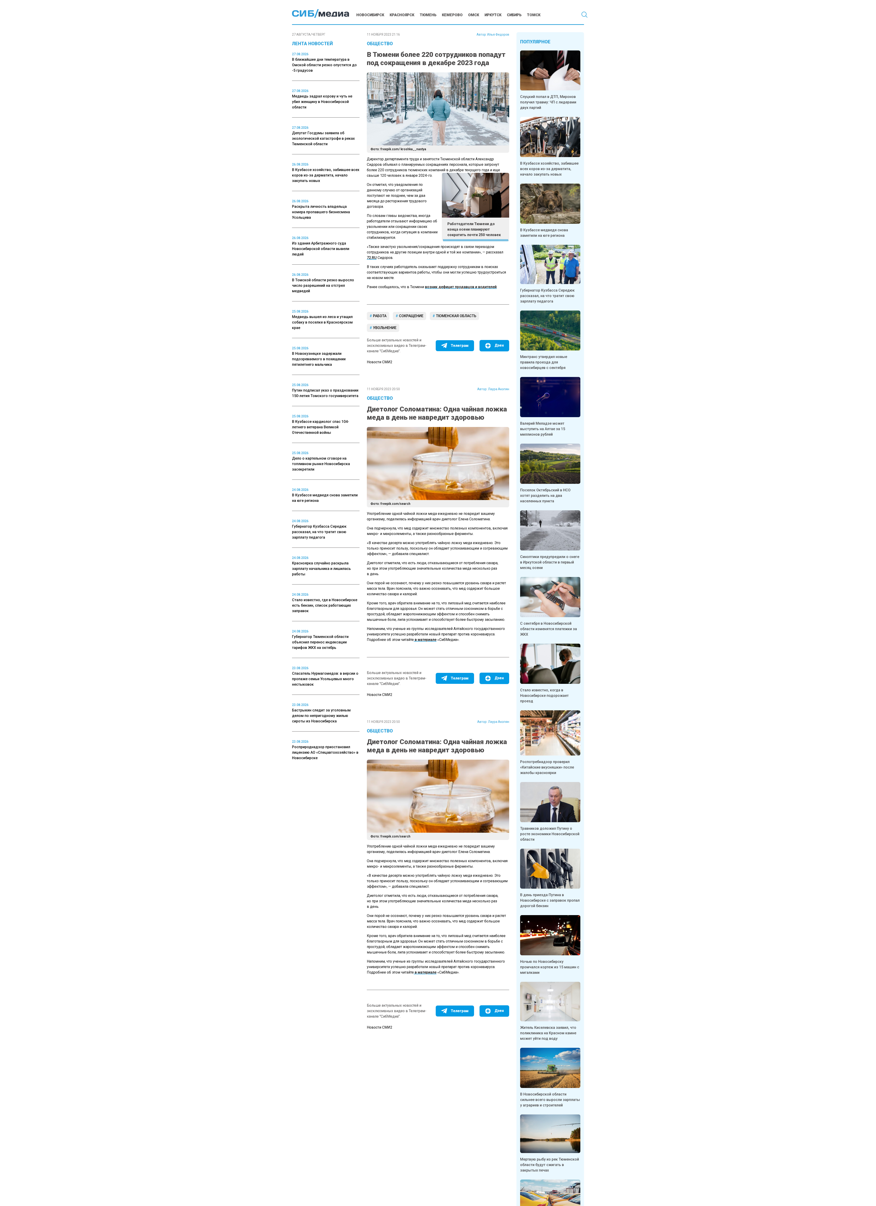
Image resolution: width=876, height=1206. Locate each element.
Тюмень (428, 15)
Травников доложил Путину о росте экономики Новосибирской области (549, 834)
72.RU (372, 257)
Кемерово (452, 15)
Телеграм (460, 345)
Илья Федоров (498, 34)
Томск (533, 15)
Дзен (499, 345)
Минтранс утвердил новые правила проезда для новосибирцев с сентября (543, 362)
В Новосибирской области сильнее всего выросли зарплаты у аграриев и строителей (550, 1099)
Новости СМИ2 (379, 362)
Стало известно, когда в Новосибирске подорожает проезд (544, 695)
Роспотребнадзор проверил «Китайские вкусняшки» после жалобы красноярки (547, 767)
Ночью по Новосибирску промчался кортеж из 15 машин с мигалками (549, 967)
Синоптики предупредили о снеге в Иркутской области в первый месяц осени (549, 562)
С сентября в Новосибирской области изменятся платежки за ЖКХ (548, 629)
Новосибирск (370, 15)
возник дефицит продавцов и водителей (461, 287)
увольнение (384, 328)
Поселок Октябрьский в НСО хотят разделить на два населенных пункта (545, 495)
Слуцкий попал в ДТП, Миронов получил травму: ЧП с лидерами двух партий (548, 102)
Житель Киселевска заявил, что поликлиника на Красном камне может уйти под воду (548, 1033)
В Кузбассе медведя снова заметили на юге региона (544, 233)
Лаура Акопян (498, 389)
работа (379, 316)
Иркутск (493, 15)
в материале (425, 639)
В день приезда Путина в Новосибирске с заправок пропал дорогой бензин (550, 900)
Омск (473, 15)
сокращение (410, 316)
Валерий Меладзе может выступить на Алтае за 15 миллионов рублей (542, 429)
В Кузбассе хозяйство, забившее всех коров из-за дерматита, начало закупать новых (549, 168)
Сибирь (514, 15)
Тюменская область (455, 316)
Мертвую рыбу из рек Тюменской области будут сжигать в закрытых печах (549, 1164)
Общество (380, 43)
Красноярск (402, 15)
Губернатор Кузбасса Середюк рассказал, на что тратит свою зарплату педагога (547, 295)
